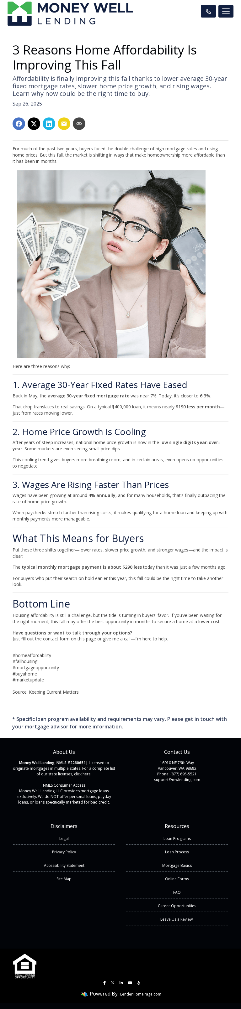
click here (82, 774)
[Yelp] (138, 983)
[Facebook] (104, 983)
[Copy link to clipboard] (79, 123)
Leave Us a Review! (177, 919)
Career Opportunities (177, 905)
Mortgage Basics (177, 865)
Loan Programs (177, 838)
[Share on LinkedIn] (49, 123)
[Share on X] (34, 123)
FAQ (177, 892)
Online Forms (177, 879)
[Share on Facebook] (19, 123)
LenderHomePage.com (140, 994)
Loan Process (177, 852)
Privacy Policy (64, 852)
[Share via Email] (64, 123)
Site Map (64, 879)
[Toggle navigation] (225, 11)
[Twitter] (113, 983)
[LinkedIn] (121, 983)
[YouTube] (130, 983)
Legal (64, 838)
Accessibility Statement (64, 865)
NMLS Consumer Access (64, 785)
